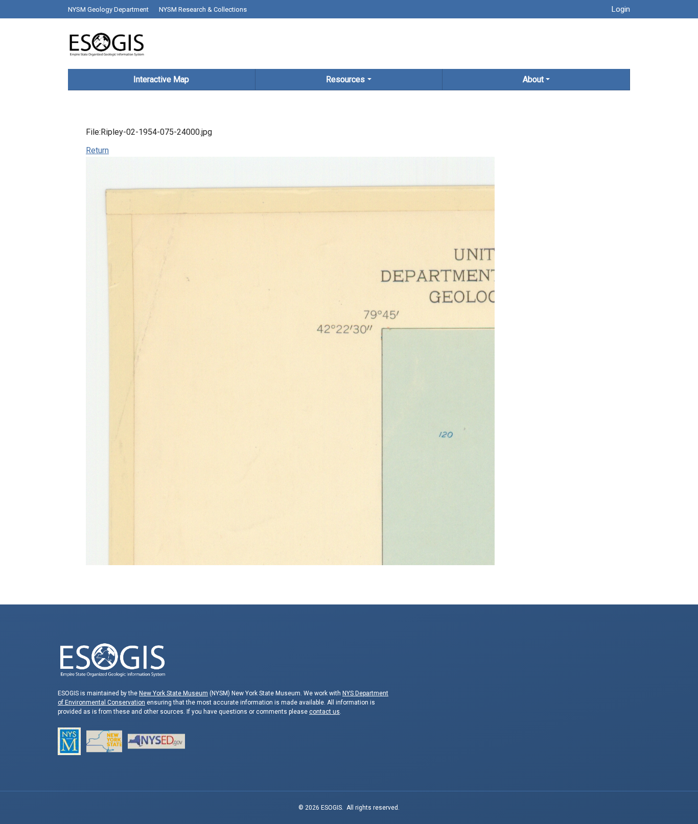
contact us (324, 711)
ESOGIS (106, 44)
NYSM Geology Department (108, 9)
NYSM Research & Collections (203, 9)
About (533, 79)
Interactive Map (161, 79)
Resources (345, 79)
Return (97, 150)
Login (621, 9)
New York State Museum (173, 693)
